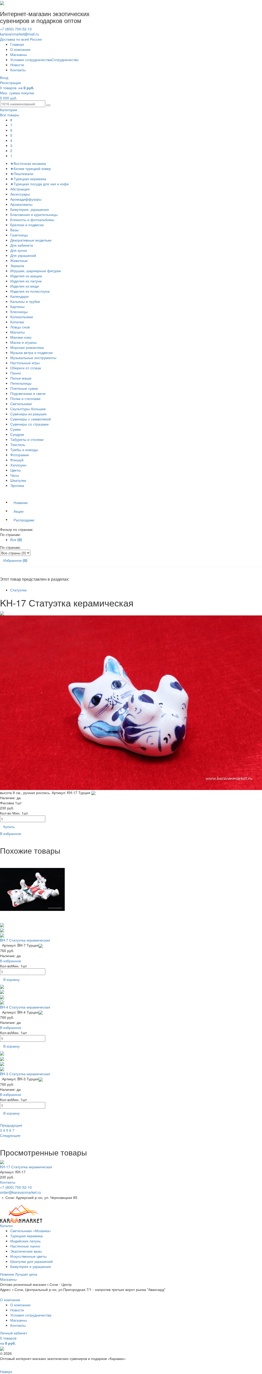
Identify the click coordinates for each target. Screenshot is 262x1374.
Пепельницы (20, 383)
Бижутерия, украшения (29, 209)
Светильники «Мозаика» (30, 1230)
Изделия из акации (26, 275)
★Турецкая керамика (28, 178)
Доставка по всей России (21, 39)
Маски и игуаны (23, 342)
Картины (17, 306)
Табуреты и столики (26, 439)
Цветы (15, 470)
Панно (15, 372)
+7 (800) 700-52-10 (16, 28)
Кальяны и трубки (25, 301)
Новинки (21, 502)
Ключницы (19, 311)
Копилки (17, 321)
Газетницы (19, 234)
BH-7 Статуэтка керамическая (25, 940)
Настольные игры (25, 362)
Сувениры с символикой (30, 418)
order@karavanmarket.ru (20, 1192)
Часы (14, 475)
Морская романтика (27, 347)
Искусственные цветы (28, 1256)
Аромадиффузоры (25, 199)
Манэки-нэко (20, 337)
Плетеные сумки (24, 388)
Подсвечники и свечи (28, 393)
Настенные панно (25, 1246)
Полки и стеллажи (25, 398)
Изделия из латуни (26, 280)
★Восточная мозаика (28, 163)
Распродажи (24, 519)
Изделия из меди (24, 286)
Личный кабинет (13, 1332)
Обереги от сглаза (25, 367)
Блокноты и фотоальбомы (32, 219)
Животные (19, 260)
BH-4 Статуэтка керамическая (25, 1007)
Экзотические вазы (26, 1251)
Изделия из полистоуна (30, 291)
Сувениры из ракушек (28, 413)
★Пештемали (21, 173)
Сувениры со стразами (29, 424)
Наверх (6, 1371)
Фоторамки (19, 454)
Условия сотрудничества (30, 59)
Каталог (6, 1225)
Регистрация (10, 82)
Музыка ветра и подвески (31, 352)
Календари (19, 296)
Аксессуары (20, 194)
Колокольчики (21, 316)
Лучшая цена (26, 1274)
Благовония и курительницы (34, 214)
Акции (19, 511)
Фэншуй (17, 459)
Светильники (21, 403)
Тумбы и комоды (24, 449)
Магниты (17, 332)
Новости (17, 64)
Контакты (18, 69)
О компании (20, 49)
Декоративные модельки (30, 240)
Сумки (15, 429)
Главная (17, 44)
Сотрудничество (65, 59)
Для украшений (23, 255)
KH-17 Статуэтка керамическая (26, 1166)
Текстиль (17, 444)
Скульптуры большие (28, 408)
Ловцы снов (20, 326)
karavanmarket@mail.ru (19, 34)
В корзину (11, 979)
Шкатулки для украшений (31, 1261)
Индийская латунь (25, 1240)
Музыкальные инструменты (33, 357)
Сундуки (17, 434)
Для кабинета (21, 245)
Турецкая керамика (26, 1235)
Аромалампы (21, 204)
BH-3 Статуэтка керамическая (25, 1073)
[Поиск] (48, 105)
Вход (4, 77)
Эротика (17, 485)
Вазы (14, 229)
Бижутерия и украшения (30, 1266)
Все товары (9, 114)
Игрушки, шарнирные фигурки (35, 270)
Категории (8, 109)
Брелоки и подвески (27, 224)
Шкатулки (18, 480)
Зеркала (17, 265)
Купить (9, 826)
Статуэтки (18, 589)
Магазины (18, 54)
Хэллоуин (18, 464)
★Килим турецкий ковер (30, 168)
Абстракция (20, 188)
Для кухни (18, 250)
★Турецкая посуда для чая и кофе (39, 183)
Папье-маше (20, 378)
